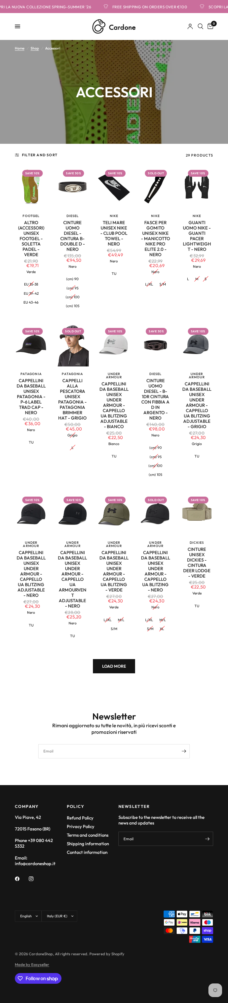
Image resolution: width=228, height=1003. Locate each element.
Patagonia (31, 374)
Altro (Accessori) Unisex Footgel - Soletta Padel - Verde (31, 238)
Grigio (72, 435)
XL (162, 628)
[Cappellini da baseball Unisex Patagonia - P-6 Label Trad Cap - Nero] (31, 344)
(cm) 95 (72, 288)
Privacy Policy (80, 826)
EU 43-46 (31, 302)
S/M (162, 284)
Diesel (72, 216)
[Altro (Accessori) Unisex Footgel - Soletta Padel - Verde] (31, 186)
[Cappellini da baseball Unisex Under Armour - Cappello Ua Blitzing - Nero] (155, 513)
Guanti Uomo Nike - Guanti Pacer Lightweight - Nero (197, 236)
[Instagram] (35, 878)
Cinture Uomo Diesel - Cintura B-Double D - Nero (72, 236)
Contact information (87, 852)
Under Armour (114, 375)
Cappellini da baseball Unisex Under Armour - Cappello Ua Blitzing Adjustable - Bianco (114, 405)
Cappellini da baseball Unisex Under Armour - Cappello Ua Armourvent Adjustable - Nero (72, 579)
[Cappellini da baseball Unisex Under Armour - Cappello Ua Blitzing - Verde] (114, 513)
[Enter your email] (184, 751)
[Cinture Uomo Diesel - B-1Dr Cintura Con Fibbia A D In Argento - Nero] (155, 344)
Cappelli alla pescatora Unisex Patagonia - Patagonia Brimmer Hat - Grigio (72, 399)
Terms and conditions (87, 835)
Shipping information (88, 843)
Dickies (197, 542)
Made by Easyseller (32, 964)
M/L (121, 620)
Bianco (113, 443)
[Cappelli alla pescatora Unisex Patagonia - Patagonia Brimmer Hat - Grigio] (72, 344)
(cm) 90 (72, 279)
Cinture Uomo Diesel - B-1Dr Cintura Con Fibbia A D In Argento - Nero (155, 399)
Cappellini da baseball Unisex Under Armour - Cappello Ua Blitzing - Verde (114, 571)
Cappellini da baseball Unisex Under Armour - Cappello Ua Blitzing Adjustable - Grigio (196, 405)
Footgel (31, 216)
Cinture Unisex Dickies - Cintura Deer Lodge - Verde (196, 563)
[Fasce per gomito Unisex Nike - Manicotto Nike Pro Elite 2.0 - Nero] (155, 186)
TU (114, 273)
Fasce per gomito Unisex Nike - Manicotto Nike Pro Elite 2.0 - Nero (155, 238)
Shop (35, 48)
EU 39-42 (31, 293)
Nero (73, 266)
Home (19, 48)
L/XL (149, 284)
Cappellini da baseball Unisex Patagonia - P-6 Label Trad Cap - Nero (31, 396)
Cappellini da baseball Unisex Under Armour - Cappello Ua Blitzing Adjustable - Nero (31, 574)
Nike (114, 216)
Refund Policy (80, 818)
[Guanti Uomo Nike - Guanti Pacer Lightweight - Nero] (196, 186)
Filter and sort (40, 155)
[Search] (200, 26)
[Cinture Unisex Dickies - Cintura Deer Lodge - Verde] (196, 513)
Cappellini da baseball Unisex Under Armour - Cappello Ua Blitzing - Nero (155, 571)
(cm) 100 (73, 297)
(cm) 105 (72, 306)
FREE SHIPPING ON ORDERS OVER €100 (142, 6)
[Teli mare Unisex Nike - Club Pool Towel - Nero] (114, 186)
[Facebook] (21, 878)
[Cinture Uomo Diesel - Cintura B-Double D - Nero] (72, 186)
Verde (31, 272)
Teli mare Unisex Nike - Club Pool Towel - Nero (113, 233)
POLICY (76, 806)
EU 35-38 (31, 284)
